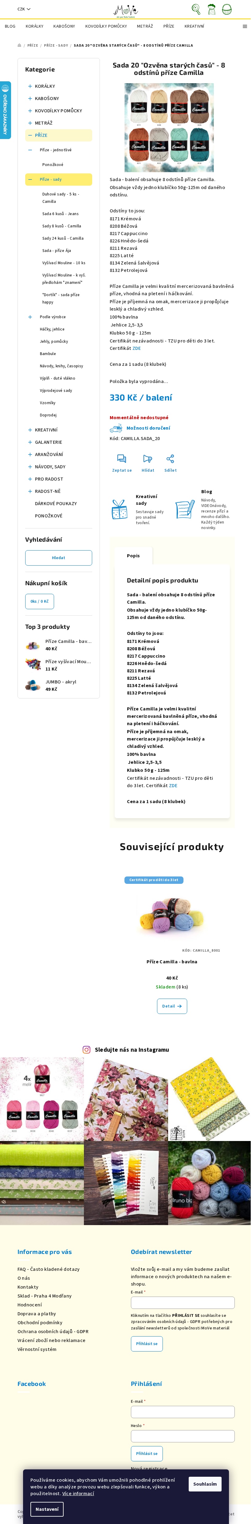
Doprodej (48, 415)
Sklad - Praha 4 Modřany (45, 1296)
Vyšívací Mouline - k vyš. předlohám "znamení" (64, 279)
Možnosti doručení (148, 428)
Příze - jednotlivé (56, 150)
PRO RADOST (49, 479)
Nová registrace (149, 1468)
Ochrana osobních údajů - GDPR (53, 1331)
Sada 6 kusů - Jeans (60, 214)
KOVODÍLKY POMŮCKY (58, 110)
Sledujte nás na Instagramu (132, 1050)
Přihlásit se (147, 1344)
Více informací (78, 1493)
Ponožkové (53, 165)
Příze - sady (51, 179)
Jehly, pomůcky (54, 341)
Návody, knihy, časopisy (61, 366)
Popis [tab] (133, 555)
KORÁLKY (45, 86)
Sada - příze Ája (56, 250)
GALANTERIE (48, 442)
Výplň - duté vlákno (58, 378)
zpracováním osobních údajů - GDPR (165, 1322)
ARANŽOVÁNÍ (49, 454)
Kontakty (28, 1287)
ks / (39, 601)
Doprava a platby (37, 1313)
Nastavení (47, 1509)
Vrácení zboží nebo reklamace (52, 1340)
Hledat (58, 558)
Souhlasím (205, 1484)
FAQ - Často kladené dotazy (49, 1269)
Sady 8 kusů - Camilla (61, 226)
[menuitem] (10, 26)
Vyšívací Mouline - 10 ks (64, 263)
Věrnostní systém (37, 1349)
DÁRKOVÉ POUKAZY (56, 503)
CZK (21, 9)
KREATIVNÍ (46, 430)
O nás (24, 1278)
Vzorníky (48, 403)
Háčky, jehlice (52, 329)
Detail (168, 1006)
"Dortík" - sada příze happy (61, 298)
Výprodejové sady (56, 390)
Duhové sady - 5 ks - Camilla (61, 197)
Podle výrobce (53, 317)
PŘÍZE (41, 135)
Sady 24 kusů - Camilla (63, 238)
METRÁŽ (44, 123)
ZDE (136, 348)
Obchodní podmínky (40, 1322)
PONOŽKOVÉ (49, 516)
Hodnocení (30, 1305)
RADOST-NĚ (48, 491)
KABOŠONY (47, 98)
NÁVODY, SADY (50, 466)
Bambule (48, 354)
